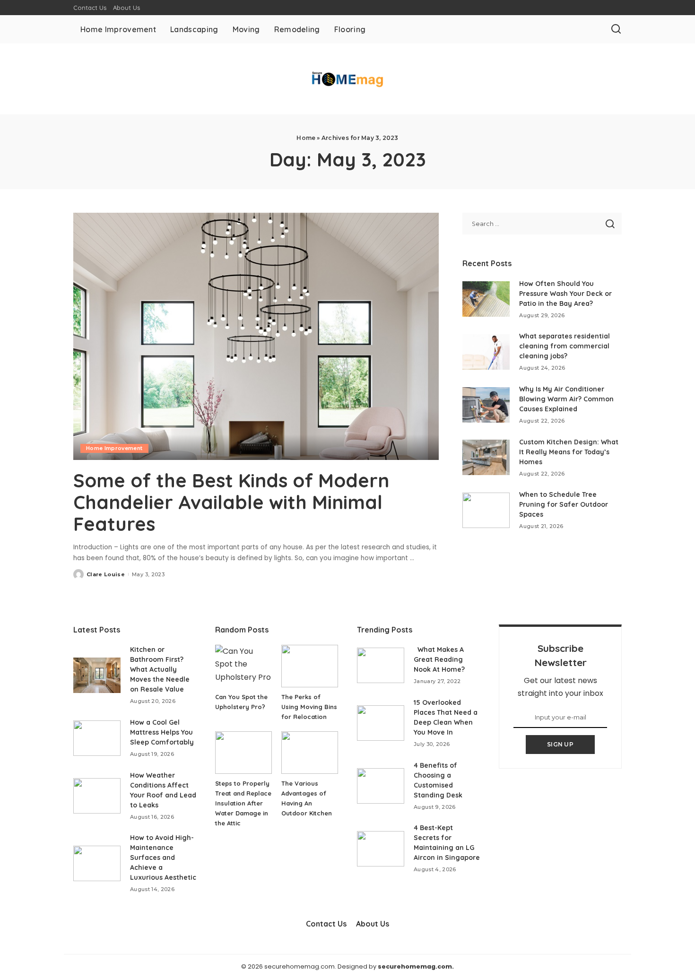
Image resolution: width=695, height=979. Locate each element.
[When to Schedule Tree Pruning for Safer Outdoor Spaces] (486, 510)
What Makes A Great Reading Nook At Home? (439, 659)
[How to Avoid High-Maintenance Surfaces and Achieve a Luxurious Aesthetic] (97, 863)
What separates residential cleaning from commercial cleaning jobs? (564, 346)
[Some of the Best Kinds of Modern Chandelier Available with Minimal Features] (256, 336)
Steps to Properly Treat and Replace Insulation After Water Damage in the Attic (243, 803)
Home (305, 137)
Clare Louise (106, 574)
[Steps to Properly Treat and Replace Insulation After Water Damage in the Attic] (243, 752)
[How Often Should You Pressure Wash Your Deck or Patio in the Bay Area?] (486, 299)
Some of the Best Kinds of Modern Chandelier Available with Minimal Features (231, 502)
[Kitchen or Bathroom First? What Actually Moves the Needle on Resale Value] (97, 675)
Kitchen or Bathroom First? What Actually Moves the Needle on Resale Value (160, 669)
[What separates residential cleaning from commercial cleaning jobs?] (486, 352)
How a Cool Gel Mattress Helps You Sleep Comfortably (162, 732)
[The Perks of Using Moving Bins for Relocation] (309, 666)
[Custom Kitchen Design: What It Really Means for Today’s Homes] (486, 457)
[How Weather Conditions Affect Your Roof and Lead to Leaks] (97, 796)
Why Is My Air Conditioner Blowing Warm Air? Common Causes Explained (566, 399)
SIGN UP (560, 744)
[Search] (616, 29)
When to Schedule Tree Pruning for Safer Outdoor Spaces (563, 504)
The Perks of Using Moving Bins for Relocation (309, 706)
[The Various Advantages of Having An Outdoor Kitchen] (309, 752)
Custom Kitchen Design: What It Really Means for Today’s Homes (568, 452)
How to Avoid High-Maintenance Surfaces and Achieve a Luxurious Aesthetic (163, 857)
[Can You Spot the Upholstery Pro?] (243, 666)
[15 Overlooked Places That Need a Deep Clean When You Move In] (380, 723)
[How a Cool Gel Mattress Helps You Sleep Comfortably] (97, 738)
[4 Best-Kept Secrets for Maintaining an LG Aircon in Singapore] (380, 848)
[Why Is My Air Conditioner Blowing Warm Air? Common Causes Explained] (486, 405)
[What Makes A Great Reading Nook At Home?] (380, 665)
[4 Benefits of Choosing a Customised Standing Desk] (380, 786)
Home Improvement (114, 448)
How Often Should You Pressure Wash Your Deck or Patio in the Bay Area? (565, 293)
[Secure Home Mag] (347, 79)
